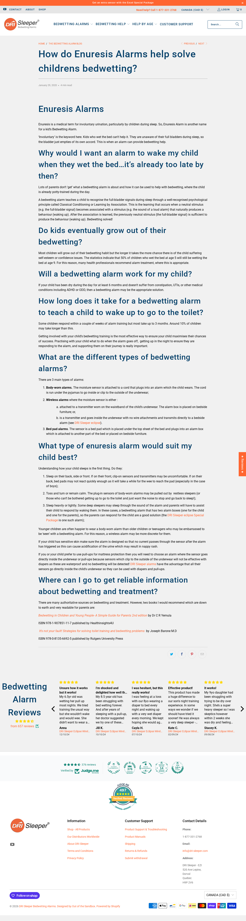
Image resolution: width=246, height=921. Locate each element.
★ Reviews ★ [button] (242, 464)
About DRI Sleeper (78, 843)
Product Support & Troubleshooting (146, 829)
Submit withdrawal (136, 858)
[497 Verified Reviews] (123, 811)
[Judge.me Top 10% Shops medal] (177, 768)
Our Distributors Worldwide (83, 836)
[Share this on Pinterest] (192, 654)
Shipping (130, 843)
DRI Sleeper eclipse (87, 423)
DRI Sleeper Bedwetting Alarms (37, 906)
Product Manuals (135, 836)
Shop (42, 9)
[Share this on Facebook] (182, 654)
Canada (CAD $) (192, 9)
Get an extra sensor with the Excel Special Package (123, 2)
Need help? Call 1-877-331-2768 (156, 9)
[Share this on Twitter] (171, 654)
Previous (189, 43)
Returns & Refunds (136, 850)
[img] (24, 721)
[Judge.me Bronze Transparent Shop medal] (146, 768)
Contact (15, 9)
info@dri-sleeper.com (195, 850)
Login (225, 9)
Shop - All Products (78, 829)
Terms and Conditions (80, 850)
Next (201, 43)
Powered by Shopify (108, 906)
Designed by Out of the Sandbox (76, 906)
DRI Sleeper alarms (143, 564)
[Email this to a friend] (202, 654)
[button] (73, 24)
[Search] (237, 24)
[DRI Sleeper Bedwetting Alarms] (21, 24)
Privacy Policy (75, 858)
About (30, 9)
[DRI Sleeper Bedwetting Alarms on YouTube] (4, 9)
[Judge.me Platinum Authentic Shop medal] (114, 768)
